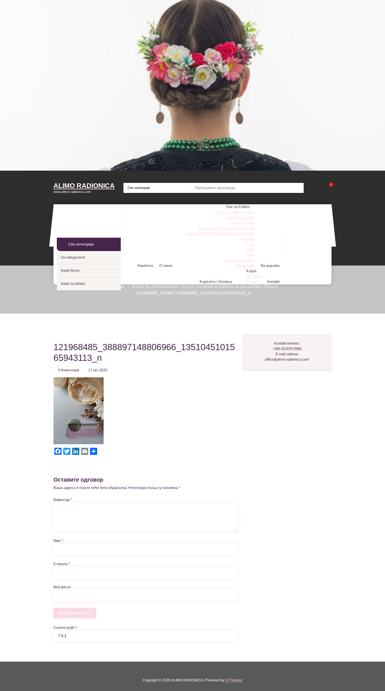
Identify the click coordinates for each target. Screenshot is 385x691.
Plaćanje (254, 282)
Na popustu (270, 266)
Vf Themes (233, 680)
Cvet (250, 244)
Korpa (251, 271)
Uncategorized (73, 257)
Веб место (62, 587)
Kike (250, 249)
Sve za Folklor (238, 207)
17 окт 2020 (97, 370)
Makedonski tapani (239, 260)
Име (58, 541)
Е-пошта (61, 564)
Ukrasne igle (244, 266)
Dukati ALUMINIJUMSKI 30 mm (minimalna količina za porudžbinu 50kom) (205, 286)
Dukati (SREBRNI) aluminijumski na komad (220, 233)
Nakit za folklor (73, 284)
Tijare (250, 255)
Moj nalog (253, 276)
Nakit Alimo (70, 270)
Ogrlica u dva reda (239, 217)
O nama (165, 266)
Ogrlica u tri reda (241, 223)
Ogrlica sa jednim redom (235, 212)
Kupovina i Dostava (216, 282)
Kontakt (273, 282)
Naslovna (145, 266)
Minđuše (247, 239)
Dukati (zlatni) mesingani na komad (226, 228)
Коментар (62, 500)
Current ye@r (65, 628)
